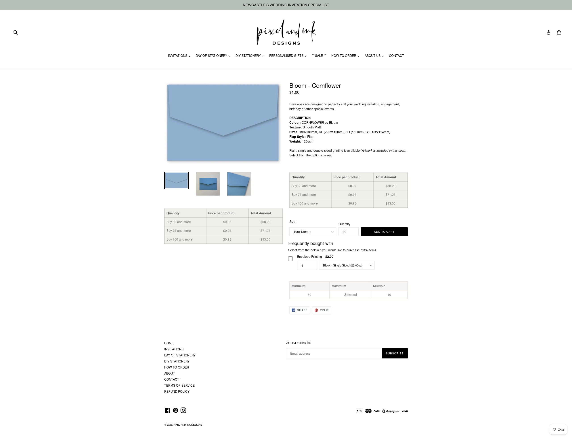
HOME (169, 343)
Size (292, 221)
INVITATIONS (178, 55)
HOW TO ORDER (344, 55)
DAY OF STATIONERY (212, 55)
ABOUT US (373, 55)
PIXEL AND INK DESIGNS (187, 424)
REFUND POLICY (176, 391)
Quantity (344, 224)
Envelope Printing (309, 256)
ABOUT (169, 373)
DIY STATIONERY (249, 55)
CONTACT (396, 55)
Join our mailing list (298, 342)
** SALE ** (319, 55)
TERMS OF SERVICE (179, 385)
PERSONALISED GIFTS (286, 55)
